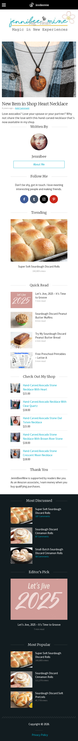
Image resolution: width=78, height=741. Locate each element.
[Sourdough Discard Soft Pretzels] (21, 699)
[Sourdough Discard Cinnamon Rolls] (21, 535)
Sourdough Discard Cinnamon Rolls (46, 531)
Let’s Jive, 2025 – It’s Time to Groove (50, 295)
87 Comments (42, 536)
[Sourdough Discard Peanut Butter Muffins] (21, 320)
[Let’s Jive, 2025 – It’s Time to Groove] (21, 300)
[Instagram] (44, 199)
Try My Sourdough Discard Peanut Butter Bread (50, 335)
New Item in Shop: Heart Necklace (35, 103)
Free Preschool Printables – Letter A (50, 355)
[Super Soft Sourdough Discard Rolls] (39, 240)
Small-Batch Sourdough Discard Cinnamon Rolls (49, 551)
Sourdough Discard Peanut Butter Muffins (51, 315)
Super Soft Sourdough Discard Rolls (39, 266)
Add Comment (22, 108)
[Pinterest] (54, 199)
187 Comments (42, 516)
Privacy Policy (40, 735)
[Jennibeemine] (39, 4)
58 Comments (42, 556)
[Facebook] (24, 199)
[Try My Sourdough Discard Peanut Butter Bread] (21, 340)
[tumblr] (34, 199)
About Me (39, 164)
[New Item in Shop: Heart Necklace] (39, 69)
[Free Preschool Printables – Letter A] (21, 360)
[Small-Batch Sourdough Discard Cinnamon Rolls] (21, 555)
